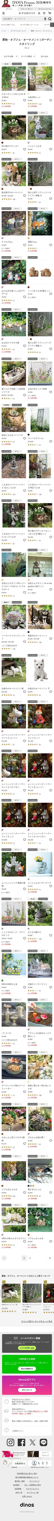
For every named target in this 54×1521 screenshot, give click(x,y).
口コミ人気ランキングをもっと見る (36, 1321)
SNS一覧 (19, 1492)
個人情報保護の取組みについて (27, 1477)
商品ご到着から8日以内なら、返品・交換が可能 (30, 1421)
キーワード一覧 (33, 1492)
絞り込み (44, 56)
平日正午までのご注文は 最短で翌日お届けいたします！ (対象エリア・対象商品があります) (25, 1402)
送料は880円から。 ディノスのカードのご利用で (30, 1411)
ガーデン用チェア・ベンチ (29, 25)
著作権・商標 (20, 1481)
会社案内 (16, 1485)
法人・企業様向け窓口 (32, 1485)
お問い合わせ (27, 1496)
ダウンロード (27, 1390)
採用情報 (18, 1489)
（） (14, 103)
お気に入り (44, 13)
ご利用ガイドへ (18, 1431)
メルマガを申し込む (27, 1348)
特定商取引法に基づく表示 (27, 1473)
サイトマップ (34, 1481)
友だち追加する (27, 1369)
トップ (3, 31)
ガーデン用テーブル (8, 25)
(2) (9, 645)
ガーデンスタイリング (18, 31)
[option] (12, 1296)
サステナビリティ (32, 1489)
